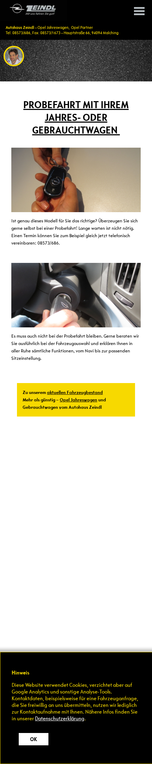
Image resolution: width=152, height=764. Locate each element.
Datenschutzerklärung (59, 718)
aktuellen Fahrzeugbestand (75, 392)
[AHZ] (33, 10)
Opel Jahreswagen (78, 400)
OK (33, 739)
